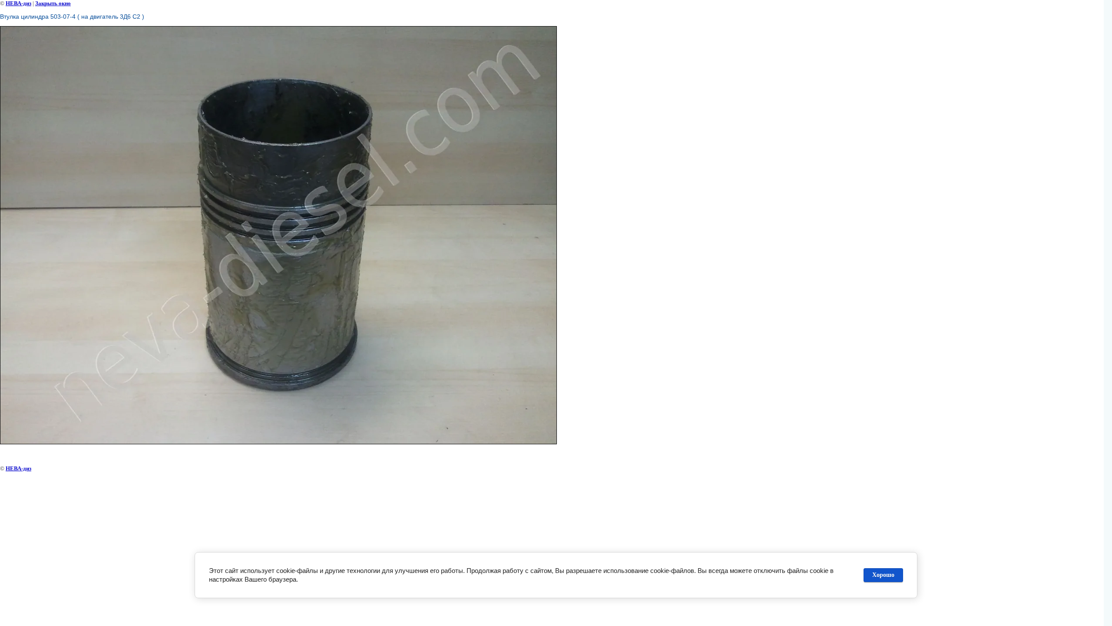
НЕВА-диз (18, 3)
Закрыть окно (53, 3)
